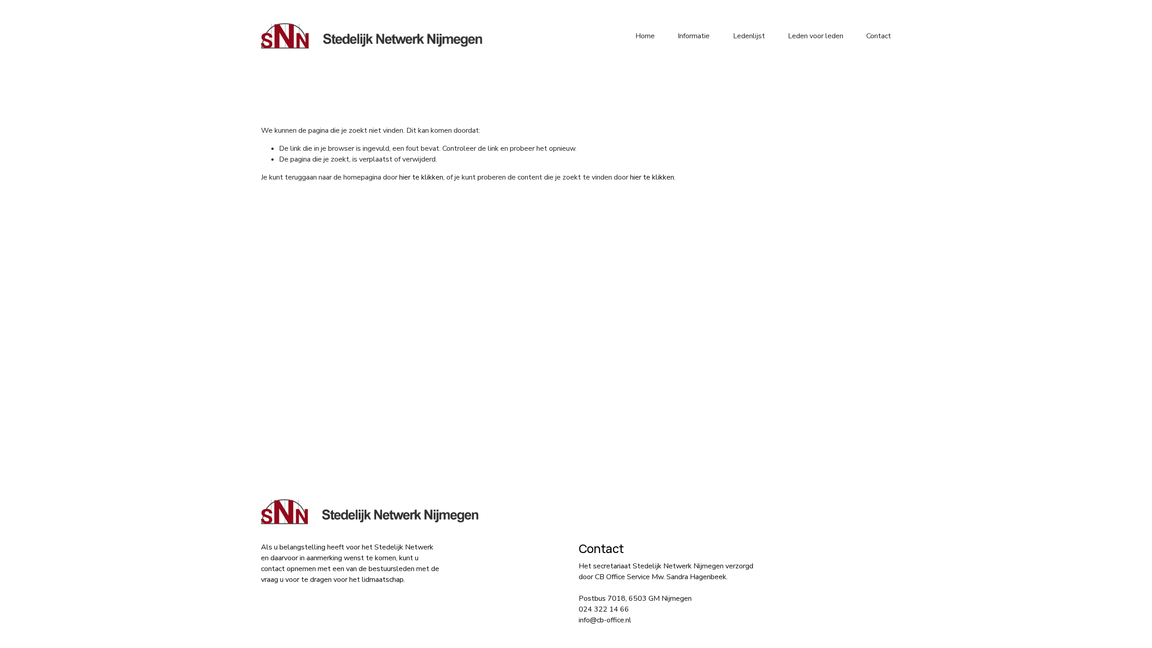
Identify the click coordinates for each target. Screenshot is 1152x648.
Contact (878, 36)
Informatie (694, 36)
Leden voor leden (815, 36)
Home (645, 36)
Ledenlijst (749, 36)
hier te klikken (421, 177)
